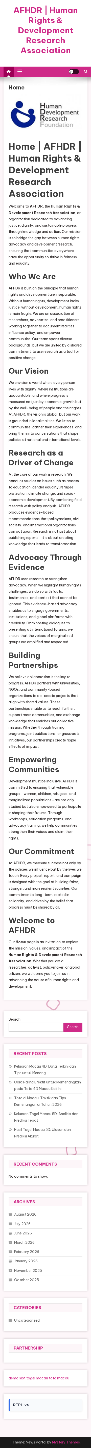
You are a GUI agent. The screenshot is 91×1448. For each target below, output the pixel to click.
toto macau (59, 1378)
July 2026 (22, 1224)
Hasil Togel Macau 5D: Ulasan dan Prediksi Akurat (42, 1132)
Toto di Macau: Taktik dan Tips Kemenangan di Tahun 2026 (40, 1101)
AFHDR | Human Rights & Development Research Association (45, 30)
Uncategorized (27, 1320)
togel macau (37, 1378)
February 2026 (26, 1252)
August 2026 (25, 1214)
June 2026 (23, 1233)
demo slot (17, 1378)
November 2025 (28, 1270)
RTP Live (21, 1405)
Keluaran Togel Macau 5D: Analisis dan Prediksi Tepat (46, 1117)
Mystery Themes (66, 1442)
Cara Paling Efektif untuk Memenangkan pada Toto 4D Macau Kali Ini (47, 1085)
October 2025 (26, 1280)
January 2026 (26, 1261)
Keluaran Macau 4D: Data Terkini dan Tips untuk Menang (45, 1069)
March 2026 (24, 1242)
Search (14, 1019)
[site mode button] (74, 71)
